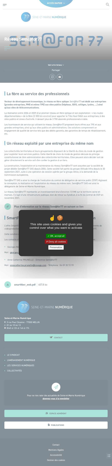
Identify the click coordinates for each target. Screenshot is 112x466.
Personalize (56, 247)
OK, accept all (56, 236)
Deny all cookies (57, 241)
